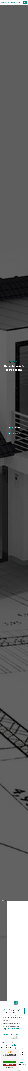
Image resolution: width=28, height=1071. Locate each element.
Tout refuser (10, 1064)
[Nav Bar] (25, 2)
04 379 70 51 (16, 427)
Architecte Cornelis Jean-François (10, 2)
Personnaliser (9, 1067)
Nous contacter (15, 433)
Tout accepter (10, 1061)
